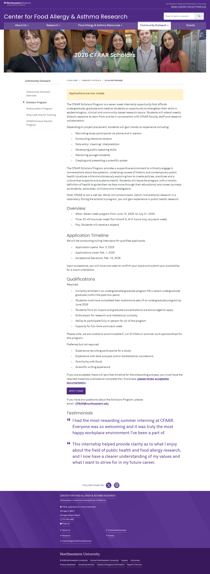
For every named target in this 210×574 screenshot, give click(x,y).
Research (66, 536)
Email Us (66, 524)
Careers (124, 560)
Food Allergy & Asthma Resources (76, 541)
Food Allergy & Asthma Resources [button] (99, 25)
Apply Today (76, 391)
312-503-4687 (68, 519)
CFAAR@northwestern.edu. (92, 403)
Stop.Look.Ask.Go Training (41, 115)
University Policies (86, 565)
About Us (66, 530)
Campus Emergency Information (110, 565)
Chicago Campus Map (69, 515)
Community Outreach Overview (38, 94)
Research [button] (52, 25)
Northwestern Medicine (175, 4)
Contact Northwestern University (104, 560)
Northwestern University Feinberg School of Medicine (83, 500)
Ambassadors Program (39, 109)
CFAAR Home (72, 81)
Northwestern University (196, 4)
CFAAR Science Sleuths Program (39, 123)
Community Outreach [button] (153, 25)
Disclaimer (135, 560)
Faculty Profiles (196, 7)
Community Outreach (91, 81)
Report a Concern (134, 565)
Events (190, 25)
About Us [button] (20, 25)
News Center (178, 7)
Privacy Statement (68, 565)
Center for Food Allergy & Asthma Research (66, 16)
